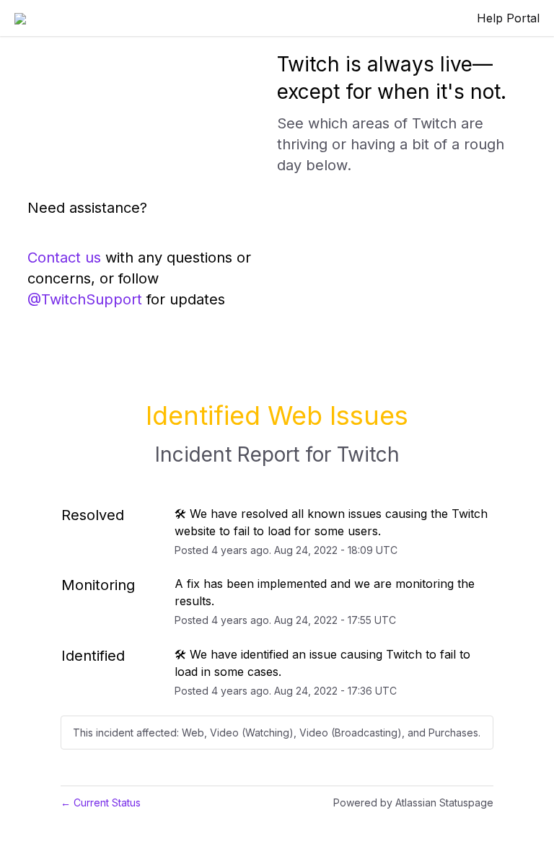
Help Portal (508, 18)
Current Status (101, 802)
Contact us (64, 257)
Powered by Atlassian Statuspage (413, 802)
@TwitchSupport (84, 299)
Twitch (368, 454)
